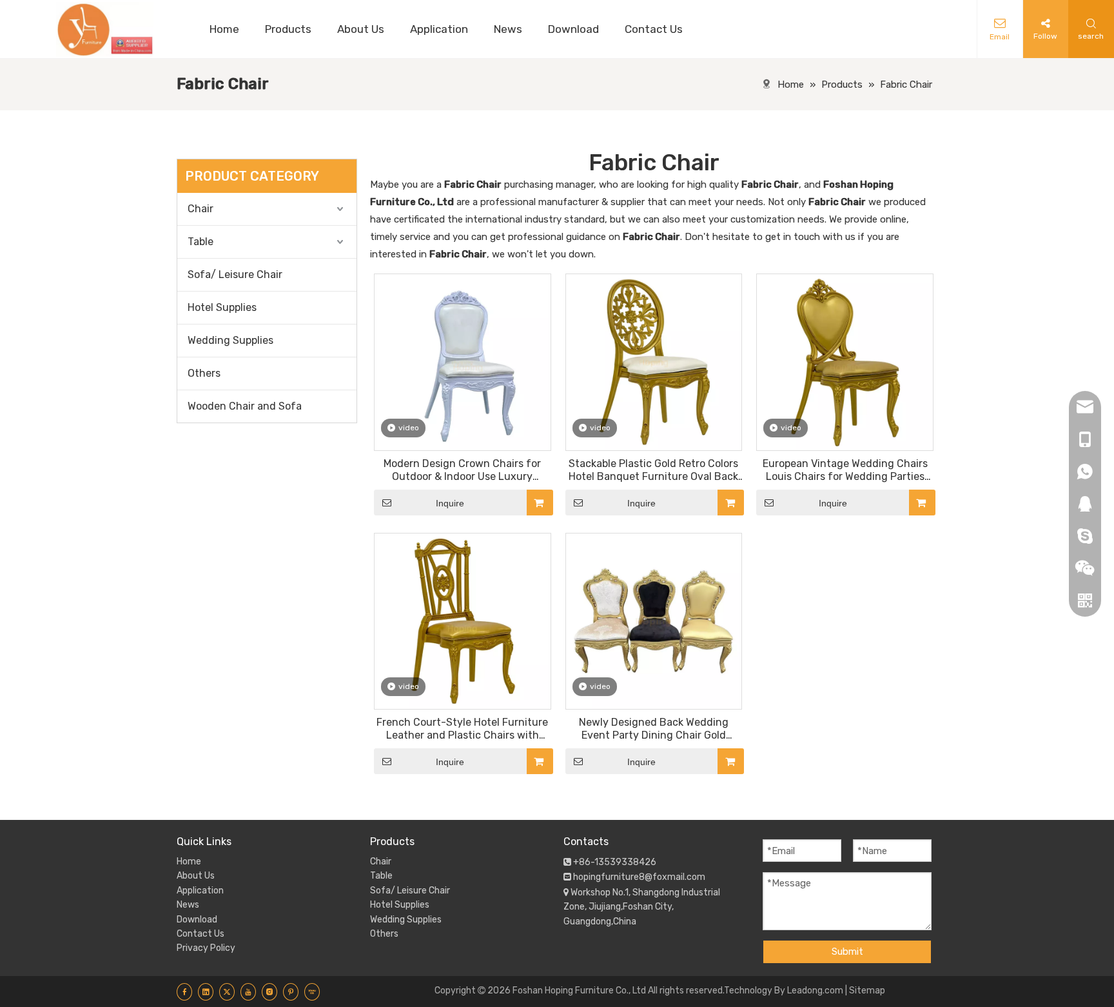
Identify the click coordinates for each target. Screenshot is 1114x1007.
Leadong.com (815, 990)
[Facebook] (184, 991)
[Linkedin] (205, 991)
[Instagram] (269, 991)
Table (200, 241)
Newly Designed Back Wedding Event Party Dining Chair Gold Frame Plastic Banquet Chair (653, 729)
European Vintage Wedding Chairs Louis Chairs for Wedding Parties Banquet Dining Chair (845, 470)
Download (197, 919)
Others (204, 373)
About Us (196, 875)
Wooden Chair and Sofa (245, 406)
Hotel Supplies (222, 307)
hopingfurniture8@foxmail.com (639, 877)
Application (200, 890)
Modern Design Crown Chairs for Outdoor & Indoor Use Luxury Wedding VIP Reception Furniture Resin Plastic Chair (462, 470)
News (188, 904)
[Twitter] (227, 991)
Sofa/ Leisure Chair (235, 274)
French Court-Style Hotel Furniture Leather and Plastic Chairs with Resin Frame (462, 729)
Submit (847, 951)
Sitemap (867, 990)
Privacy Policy (206, 947)
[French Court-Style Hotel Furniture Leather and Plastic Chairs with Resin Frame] (463, 620)
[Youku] (312, 991)
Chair (200, 209)
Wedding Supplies (230, 340)
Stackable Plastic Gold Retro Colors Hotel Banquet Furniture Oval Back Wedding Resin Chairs (653, 470)
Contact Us (200, 933)
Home (189, 861)
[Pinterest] (290, 991)
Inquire (450, 503)
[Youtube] (248, 991)
